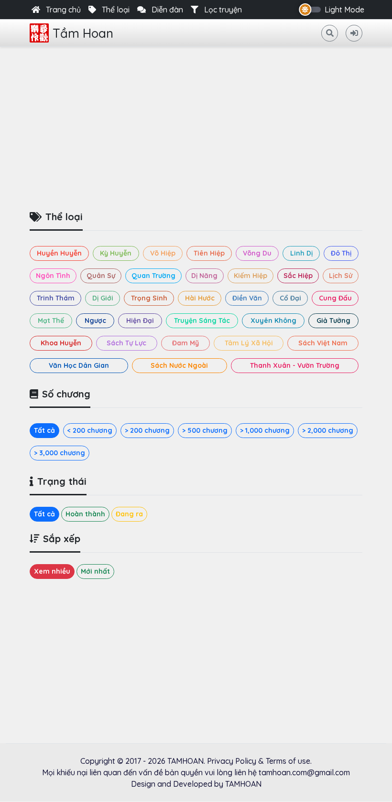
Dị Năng (204, 275)
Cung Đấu (335, 298)
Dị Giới (102, 298)
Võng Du (257, 253)
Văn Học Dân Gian (79, 365)
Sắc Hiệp (298, 275)
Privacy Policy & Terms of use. (259, 761)
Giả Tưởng (333, 320)
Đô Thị (341, 253)
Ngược (95, 320)
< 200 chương (89, 430)
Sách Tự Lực (126, 343)
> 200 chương (147, 430)
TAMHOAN (185, 761)
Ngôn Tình (53, 275)
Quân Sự (101, 275)
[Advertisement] (196, 125)
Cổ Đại (290, 298)
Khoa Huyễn (61, 343)
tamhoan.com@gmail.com (304, 772)
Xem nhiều (52, 571)
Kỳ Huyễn (115, 253)
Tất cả (44, 430)
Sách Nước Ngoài (179, 365)
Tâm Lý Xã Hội (249, 343)
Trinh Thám (56, 298)
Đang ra (129, 514)
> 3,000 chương (59, 453)
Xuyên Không (273, 320)
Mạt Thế (51, 320)
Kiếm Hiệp (250, 275)
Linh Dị (301, 253)
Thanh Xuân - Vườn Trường (294, 365)
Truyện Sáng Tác (202, 320)
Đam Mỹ (185, 343)
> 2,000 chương (327, 430)
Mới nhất (95, 571)
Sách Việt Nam (323, 343)
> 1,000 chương (265, 430)
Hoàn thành (85, 514)
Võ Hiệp (162, 253)
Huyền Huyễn (59, 253)
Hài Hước (200, 298)
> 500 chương (205, 430)
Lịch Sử (340, 275)
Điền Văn (247, 298)
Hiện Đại (140, 320)
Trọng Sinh (149, 298)
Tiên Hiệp (209, 253)
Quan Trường (153, 275)
